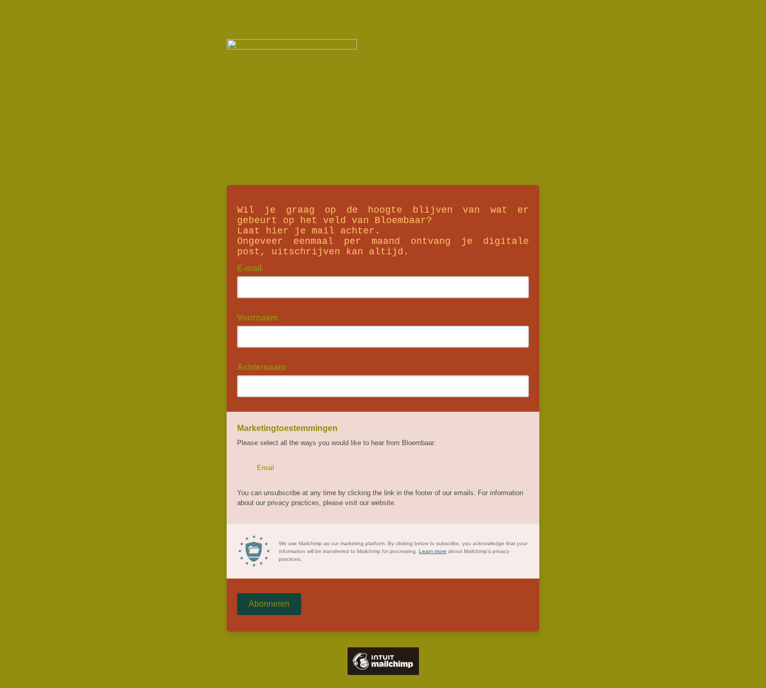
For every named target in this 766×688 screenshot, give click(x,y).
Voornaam (257, 317)
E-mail (252, 267)
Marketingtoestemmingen (287, 428)
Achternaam (261, 367)
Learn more (433, 551)
